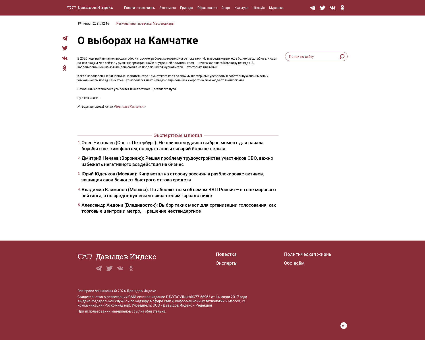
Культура (241, 8)
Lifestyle (259, 8)
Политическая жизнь (139, 8)
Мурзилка (276, 8)
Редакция (203, 305)
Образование (207, 8)
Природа (186, 8)
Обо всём (294, 263)
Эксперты (227, 263)
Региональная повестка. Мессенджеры (145, 23)
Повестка (226, 254)
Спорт (226, 8)
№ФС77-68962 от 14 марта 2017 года (216, 297)
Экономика (167, 8)
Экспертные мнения (178, 135)
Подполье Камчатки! (129, 106)
